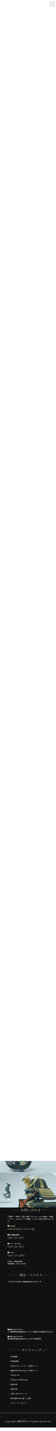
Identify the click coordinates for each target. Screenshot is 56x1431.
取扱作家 (14, 1389)
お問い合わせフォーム (19, 1393)
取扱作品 (14, 1384)
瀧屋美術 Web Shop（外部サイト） (25, 1370)
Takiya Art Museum (19, 1379)
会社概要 (14, 1356)
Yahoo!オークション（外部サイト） (25, 1366)
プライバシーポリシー (19, 1403)
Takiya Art (15, 1375)
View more (28, 1190)
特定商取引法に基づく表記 (21, 1398)
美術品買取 (15, 1361)
